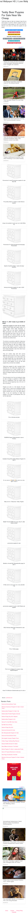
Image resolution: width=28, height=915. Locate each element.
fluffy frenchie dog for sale (14, 34)
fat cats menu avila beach (19, 38)
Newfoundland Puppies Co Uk (8, 719)
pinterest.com (9, 697)
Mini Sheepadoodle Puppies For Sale (10, 733)
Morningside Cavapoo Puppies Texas (10, 738)
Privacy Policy (19, 910)
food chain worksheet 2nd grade (14, 36)
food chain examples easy (14, 32)
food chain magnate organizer (14, 43)
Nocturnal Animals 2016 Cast (8, 730)
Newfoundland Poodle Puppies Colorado (11, 713)
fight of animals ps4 (7, 38)
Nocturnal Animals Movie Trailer (9, 704)
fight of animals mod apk (14, 40)
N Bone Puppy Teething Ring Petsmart (10, 741)
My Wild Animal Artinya (7, 724)
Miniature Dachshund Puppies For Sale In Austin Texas (13, 707)
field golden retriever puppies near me (14, 30)
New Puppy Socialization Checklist (9, 754)
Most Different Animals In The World (10, 746)
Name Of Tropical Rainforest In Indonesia (11, 752)
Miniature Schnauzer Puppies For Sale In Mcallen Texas (13, 758)
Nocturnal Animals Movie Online (9, 735)
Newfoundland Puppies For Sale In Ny (10, 711)
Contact (12, 910)
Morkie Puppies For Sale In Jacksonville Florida (12, 749)
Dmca (6, 910)
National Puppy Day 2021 (7, 727)
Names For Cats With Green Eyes (9, 722)
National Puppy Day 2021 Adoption (10, 716)
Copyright (14, 912)
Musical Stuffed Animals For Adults (9, 743)
